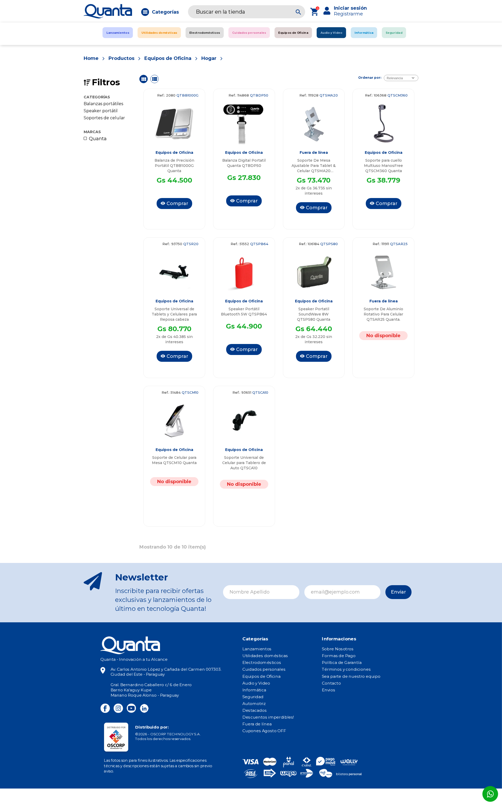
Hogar (208, 58)
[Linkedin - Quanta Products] (144, 708)
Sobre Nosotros (337, 649)
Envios (328, 689)
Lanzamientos (257, 649)
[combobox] (401, 78)
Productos (121, 58)
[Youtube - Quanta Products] (131, 708)
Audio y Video (256, 683)
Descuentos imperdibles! (268, 717)
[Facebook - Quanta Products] (105, 708)
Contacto (331, 683)
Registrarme (348, 14)
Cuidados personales (264, 669)
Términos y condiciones (346, 669)
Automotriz (254, 703)
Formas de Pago (339, 655)
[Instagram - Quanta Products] (118, 708)
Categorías (165, 12)
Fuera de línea (257, 724)
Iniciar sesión (350, 8)
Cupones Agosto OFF (264, 731)
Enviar (398, 592)
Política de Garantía (341, 662)
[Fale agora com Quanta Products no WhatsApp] (490, 794)
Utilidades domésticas (265, 655)
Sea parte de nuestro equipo (351, 676)
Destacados (254, 710)
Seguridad (253, 696)
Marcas (92, 132)
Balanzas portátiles (103, 103)
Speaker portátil (101, 111)
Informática (254, 689)
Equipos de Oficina (167, 58)
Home (91, 58)
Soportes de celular (104, 118)
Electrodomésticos (261, 662)
